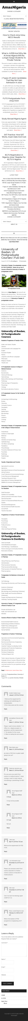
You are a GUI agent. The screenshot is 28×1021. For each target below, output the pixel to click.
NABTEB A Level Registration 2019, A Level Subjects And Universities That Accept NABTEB (14, 213)
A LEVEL (3, 998)
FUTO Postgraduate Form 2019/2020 (14, 99)
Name (3, 959)
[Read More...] (22, 49)
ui (8, 677)
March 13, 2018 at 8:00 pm (16, 749)
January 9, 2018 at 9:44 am (16, 695)
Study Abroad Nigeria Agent (14, 119)
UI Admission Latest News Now (13, 670)
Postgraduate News (12, 674)
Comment (4, 943)
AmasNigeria (14, 7)
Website (3, 975)
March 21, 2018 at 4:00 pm (16, 770)
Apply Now (4, 1001)
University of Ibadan (18, 677)
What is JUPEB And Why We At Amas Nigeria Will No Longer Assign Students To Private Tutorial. (14, 56)
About (5, 1003)
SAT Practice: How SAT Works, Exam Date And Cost (14, 136)
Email (3, 967)
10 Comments (22, 261)
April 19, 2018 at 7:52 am (16, 841)
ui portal (11, 677)
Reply (5, 709)
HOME (3, 995)
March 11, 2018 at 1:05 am (16, 722)
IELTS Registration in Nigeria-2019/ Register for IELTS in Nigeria (14, 157)
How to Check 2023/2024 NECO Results (14, 36)
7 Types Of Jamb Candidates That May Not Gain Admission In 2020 (14, 80)
